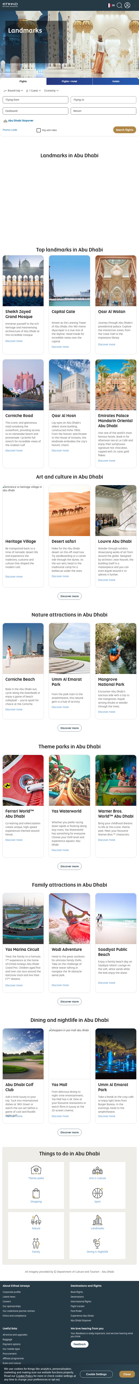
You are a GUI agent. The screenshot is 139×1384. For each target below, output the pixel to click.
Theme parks (36, 1178)
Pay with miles (49, 129)
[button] (111, 5)
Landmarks (97, 1228)
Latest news (9, 1296)
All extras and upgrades (15, 1334)
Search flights (124, 130)
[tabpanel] (69, 110)
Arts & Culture (97, 1178)
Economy (50, 90)
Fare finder (76, 1310)
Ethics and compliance (14, 1315)
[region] (69, 1374)
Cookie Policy (24, 1376)
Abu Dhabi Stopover (81, 1320)
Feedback (80, 1344)
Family (36, 1252)
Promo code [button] (10, 130)
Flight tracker (78, 1306)
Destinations (77, 1296)
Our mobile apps (11, 1348)
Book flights (77, 1292)
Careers (7, 1301)
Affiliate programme (13, 1358)
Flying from (12, 99)
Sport (97, 1201)
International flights (81, 1301)
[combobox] (14, 91)
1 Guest (33, 90)
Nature (36, 1228)
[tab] (23, 81)
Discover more (14, 341)
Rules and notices (12, 1363)
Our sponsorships (12, 1306)
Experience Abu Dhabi (82, 1315)
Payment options (12, 1344)
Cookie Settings (96, 1374)
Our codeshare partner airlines (19, 1310)
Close (127, 1374)
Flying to (79, 99)
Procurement (10, 1353)
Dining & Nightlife (97, 1252)
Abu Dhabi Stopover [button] (20, 120)
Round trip (14, 90)
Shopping (36, 1201)
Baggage (7, 1339)
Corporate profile (12, 1292)
